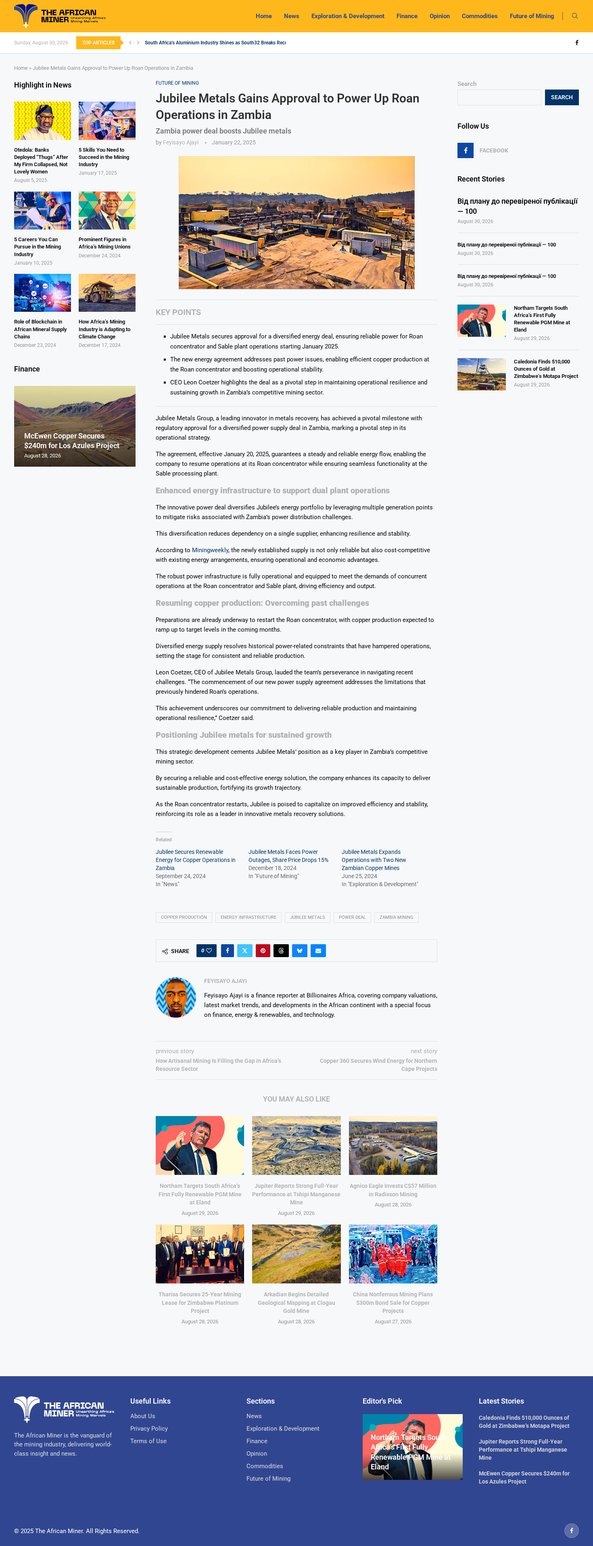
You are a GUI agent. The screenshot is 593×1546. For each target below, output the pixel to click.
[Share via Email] (318, 950)
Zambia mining (396, 917)
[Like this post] (209, 950)
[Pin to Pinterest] (263, 950)
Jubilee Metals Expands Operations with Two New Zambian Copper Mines (374, 860)
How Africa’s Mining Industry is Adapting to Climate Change (104, 329)
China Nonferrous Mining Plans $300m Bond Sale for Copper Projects (393, 1302)
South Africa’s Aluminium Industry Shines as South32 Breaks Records (219, 43)
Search (466, 84)
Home (264, 16)
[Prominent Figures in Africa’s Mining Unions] (107, 211)
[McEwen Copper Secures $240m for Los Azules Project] (75, 426)
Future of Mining (532, 16)
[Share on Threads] (281, 950)
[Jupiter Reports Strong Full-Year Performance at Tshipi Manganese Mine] (296, 1145)
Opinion (440, 16)
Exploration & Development (347, 16)
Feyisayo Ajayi (180, 142)
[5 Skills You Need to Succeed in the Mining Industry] (107, 121)
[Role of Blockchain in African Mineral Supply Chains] (42, 293)
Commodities (480, 16)
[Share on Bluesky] (299, 950)
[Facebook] (577, 43)
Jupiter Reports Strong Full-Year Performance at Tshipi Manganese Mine (296, 1194)
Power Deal (352, 917)
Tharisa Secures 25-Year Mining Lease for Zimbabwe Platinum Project (200, 1302)
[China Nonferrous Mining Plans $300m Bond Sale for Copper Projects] (393, 1254)
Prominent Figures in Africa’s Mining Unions (105, 243)
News (291, 16)
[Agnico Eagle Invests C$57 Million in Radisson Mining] (393, 1145)
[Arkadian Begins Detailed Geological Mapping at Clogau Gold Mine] (296, 1254)
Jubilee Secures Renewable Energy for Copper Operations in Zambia (196, 860)
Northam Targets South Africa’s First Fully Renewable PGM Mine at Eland (200, 1194)
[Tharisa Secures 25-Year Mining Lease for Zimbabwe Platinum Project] (200, 1254)
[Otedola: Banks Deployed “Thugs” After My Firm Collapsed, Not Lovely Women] (42, 121)
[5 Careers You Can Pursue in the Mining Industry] (42, 211)
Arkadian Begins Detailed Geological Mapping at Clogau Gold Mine (296, 1302)
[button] (130, 42)
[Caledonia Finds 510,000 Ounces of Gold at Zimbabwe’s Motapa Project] (481, 374)
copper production (184, 917)
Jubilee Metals (307, 917)
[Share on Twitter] (245, 950)
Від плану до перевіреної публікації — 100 (517, 206)
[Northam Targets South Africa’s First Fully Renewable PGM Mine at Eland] (200, 1145)
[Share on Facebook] (227, 950)
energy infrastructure (248, 917)
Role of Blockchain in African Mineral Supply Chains (40, 329)
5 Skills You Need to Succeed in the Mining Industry (104, 157)
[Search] (575, 16)
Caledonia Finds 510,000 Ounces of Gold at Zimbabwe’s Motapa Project (546, 369)
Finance (407, 16)
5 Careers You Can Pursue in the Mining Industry (37, 246)
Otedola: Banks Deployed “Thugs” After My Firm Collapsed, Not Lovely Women (41, 161)
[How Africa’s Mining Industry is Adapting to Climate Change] (107, 293)
